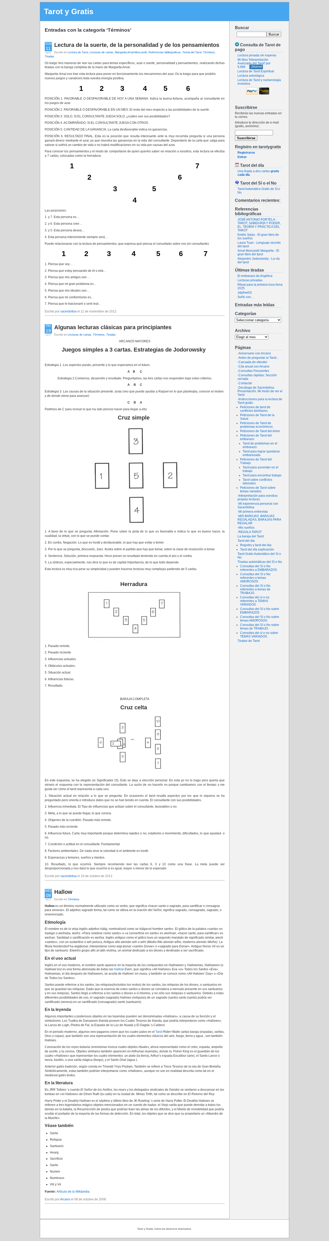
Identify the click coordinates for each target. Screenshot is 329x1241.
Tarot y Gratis (69, 11)
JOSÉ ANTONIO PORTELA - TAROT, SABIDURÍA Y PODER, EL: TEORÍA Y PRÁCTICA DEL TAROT (259, 225)
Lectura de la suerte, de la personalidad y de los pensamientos (136, 45)
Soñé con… (245, 297)
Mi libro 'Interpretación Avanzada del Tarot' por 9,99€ (253, 63)
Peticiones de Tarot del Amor (260, 431)
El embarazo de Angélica (254, 276)
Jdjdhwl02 (244, 292)
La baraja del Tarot (250, 536)
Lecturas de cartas (101, 52)
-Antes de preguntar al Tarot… (258, 358)
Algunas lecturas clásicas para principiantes (112, 327)
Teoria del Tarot (192, 52)
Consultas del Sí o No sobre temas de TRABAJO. (259, 626)
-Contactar (244, 383)
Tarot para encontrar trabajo (262, 475)
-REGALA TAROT (249, 532)
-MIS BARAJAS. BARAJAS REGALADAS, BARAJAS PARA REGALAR (259, 519)
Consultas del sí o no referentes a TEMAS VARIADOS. (254, 601)
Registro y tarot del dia (255, 545)
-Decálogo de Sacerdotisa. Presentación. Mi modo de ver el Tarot (259, 391)
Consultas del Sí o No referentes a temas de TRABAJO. (255, 589)
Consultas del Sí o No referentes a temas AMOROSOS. (255, 577)
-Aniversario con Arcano (254, 353)
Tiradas (49, 56)
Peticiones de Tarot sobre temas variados (258, 489)
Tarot (159, 1032)
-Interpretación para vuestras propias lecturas (257, 497)
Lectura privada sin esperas (256, 55)
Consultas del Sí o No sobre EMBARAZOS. (259, 610)
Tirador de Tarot (248, 641)
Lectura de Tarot (78, 52)
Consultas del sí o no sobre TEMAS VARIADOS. (259, 634)
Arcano (65, 1199)
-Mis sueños (245, 527)
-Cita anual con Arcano (253, 366)
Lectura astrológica (250, 75)
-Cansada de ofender (252, 362)
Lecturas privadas (249, 280)
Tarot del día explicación (257, 549)
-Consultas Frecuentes (253, 371)
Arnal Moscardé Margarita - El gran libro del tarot (258, 252)
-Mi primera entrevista (252, 511)
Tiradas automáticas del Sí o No (259, 562)
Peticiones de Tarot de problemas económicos (256, 425)
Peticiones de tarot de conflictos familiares (255, 409)
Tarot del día (246, 541)
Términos (209, 52)
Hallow (63, 892)
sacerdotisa (68, 311)
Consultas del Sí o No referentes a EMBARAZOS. (259, 568)
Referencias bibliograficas (165, 52)
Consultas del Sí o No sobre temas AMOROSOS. (259, 618)
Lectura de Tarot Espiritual (255, 71)
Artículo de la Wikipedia (73, 1191)
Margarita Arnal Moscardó (131, 52)
